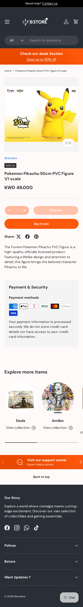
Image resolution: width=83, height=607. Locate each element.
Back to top (41, 477)
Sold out (56, 210)
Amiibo (58, 420)
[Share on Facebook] (27, 236)
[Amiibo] (58, 398)
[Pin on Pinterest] (36, 236)
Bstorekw (10, 158)
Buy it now (41, 224)
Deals (20, 420)
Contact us (50, 3)
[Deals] (21, 398)
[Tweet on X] (18, 236)
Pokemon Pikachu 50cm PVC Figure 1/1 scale (41, 71)
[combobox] (41, 40)
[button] (76, 22)
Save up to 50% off (41, 59)
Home (7, 71)
